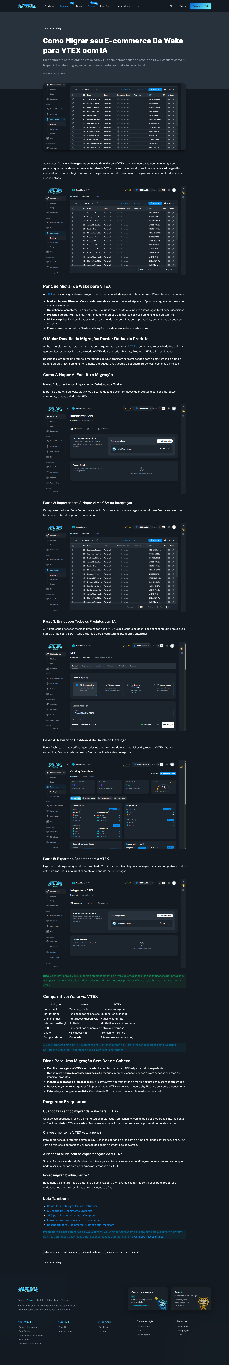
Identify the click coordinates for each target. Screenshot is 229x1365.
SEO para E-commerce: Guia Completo (71, 1215)
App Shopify (144, 1335)
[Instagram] (21, 1296)
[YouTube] (23, 1296)
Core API (63, 1327)
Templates (66, 5)
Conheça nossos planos (148, 1236)
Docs (79, 6)
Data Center (25, 1331)
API (139, 1330)
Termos (64, 1300)
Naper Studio (144, 1326)
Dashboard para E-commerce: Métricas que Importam (80, 1224)
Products (49, 6)
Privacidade (52, 1300)
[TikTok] (26, 1296)
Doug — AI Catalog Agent (31, 1343)
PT (170, 6)
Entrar (183, 6)
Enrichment (103, 1327)
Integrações (183, 1330)
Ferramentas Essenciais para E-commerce (73, 1220)
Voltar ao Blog (53, 28)
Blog (138, 6)
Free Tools (105, 6)
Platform (102, 1331)
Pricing (92, 5)
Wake (133, 346)
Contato (40, 1300)
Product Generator (28, 1327)
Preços (30, 1300)
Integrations (123, 6)
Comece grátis (201, 6)
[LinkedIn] (19, 1296)
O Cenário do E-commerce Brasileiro (69, 1210)
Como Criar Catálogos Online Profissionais (73, 1206)
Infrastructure (65, 1331)
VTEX (49, 294)
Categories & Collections (31, 1335)
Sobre (21, 1300)
